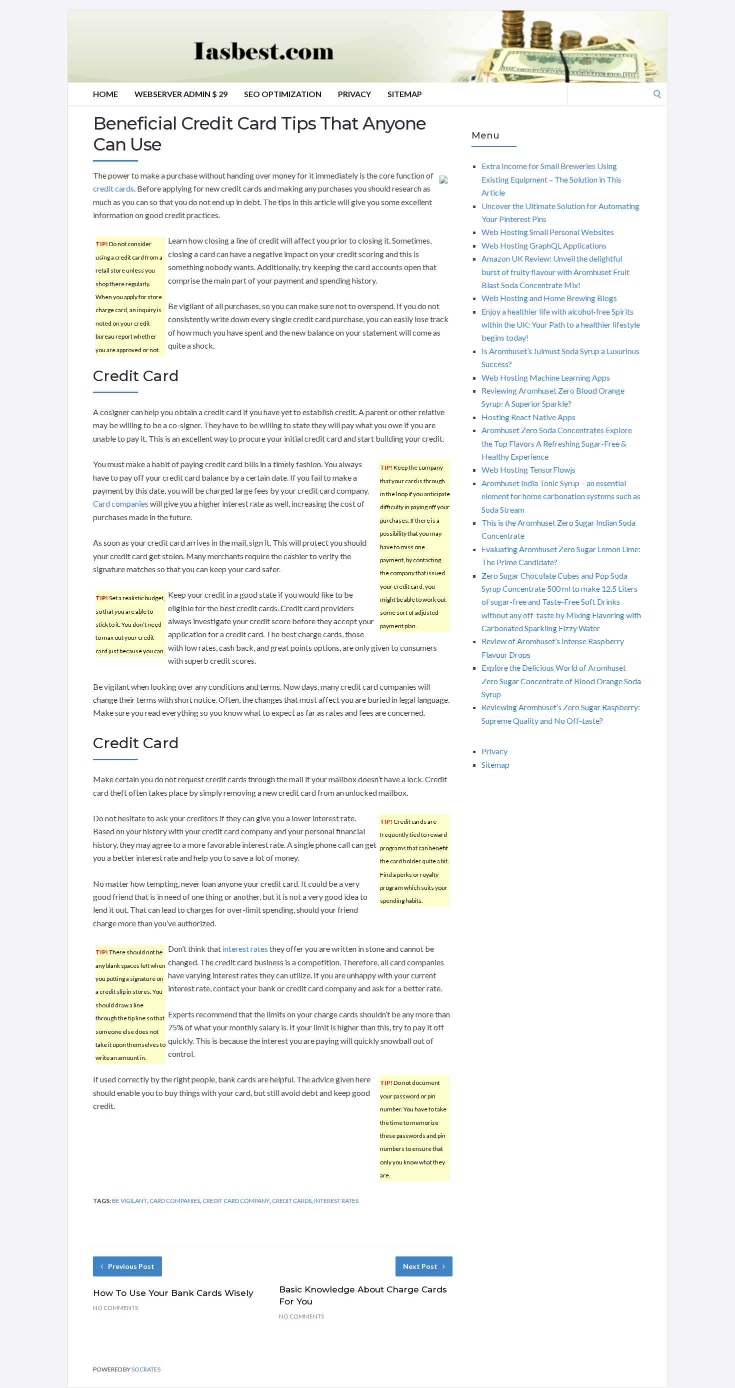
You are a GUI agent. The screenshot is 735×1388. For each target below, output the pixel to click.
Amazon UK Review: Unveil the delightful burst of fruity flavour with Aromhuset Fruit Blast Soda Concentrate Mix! (556, 272)
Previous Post (131, 1266)
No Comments (115, 1307)
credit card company (236, 1200)
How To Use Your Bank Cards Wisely (173, 1293)
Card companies (120, 503)
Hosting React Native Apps (529, 417)
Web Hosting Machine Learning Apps (546, 377)
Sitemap (405, 94)
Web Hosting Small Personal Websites (548, 232)
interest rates (245, 948)
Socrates (146, 1369)
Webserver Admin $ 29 (181, 94)
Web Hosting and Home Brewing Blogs (549, 298)
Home (105, 94)
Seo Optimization (283, 94)
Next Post (420, 1266)
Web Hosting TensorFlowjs (529, 469)
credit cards (113, 188)
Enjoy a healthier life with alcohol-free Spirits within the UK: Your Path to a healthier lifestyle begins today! (561, 325)
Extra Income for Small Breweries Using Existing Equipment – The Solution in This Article (552, 179)
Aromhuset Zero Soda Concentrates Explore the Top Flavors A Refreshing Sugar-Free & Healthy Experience (557, 443)
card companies (175, 1200)
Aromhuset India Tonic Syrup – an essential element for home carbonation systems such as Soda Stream (561, 496)
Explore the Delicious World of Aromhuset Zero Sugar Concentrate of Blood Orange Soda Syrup (561, 681)
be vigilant (129, 1200)
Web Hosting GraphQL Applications (544, 245)
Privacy (354, 94)
